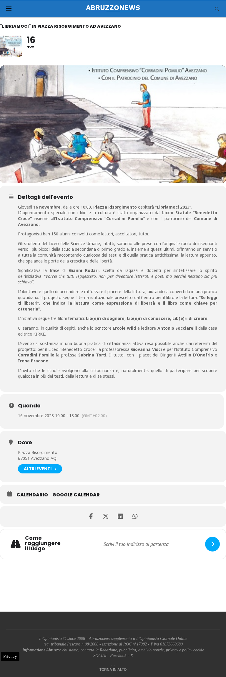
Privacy (10, 656)
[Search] (217, 8)
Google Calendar (76, 495)
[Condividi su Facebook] (91, 516)
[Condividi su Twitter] (105, 516)
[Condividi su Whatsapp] (135, 516)
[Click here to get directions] (212, 544)
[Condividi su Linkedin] (120, 516)
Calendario (32, 495)
